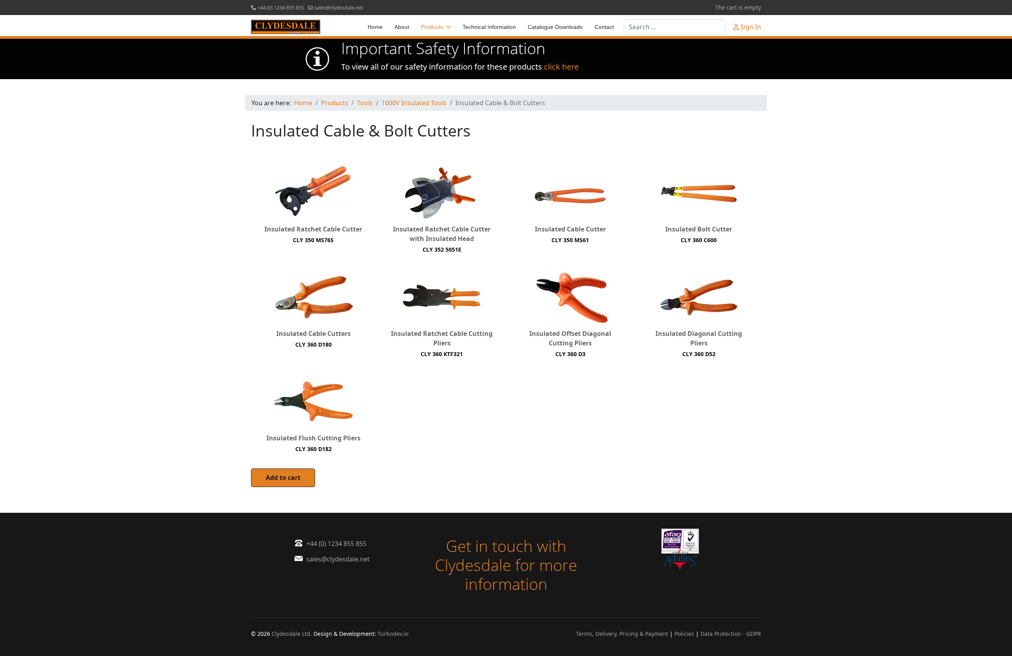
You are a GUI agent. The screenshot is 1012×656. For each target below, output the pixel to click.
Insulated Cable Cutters (313, 333)
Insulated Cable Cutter (570, 229)
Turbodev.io (393, 633)
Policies (684, 633)
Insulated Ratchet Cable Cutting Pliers (442, 338)
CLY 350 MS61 (570, 240)
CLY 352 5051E (442, 249)
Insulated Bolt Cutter (698, 229)
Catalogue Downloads (555, 27)
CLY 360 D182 (313, 449)
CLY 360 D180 (313, 344)
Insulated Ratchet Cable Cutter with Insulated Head (442, 234)
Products (432, 27)
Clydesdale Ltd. (292, 633)
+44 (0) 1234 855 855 (280, 7)
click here (561, 66)
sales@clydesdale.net (338, 7)
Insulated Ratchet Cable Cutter (313, 229)
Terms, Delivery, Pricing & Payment (622, 633)
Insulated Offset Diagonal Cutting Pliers (570, 338)
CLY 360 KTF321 (442, 354)
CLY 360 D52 (699, 354)
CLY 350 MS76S (313, 240)
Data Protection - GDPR (730, 633)
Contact (604, 27)
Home (375, 27)
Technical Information (489, 27)
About (402, 27)
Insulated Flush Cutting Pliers (313, 438)
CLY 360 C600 (699, 240)
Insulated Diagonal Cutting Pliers (698, 338)
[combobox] (674, 26)
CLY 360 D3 (570, 354)
